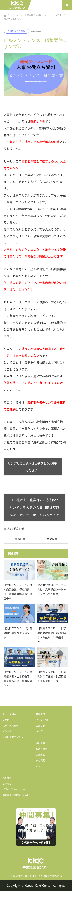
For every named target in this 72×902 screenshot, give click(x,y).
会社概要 (40, 760)
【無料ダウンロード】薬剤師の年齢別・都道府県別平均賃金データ (51, 676)
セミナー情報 (42, 720)
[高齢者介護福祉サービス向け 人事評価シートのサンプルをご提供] (52, 570)
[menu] (67, 5)
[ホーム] (5, 14)
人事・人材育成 (10, 725)
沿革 (38, 766)
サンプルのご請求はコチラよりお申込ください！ (33, 466)
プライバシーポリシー (14, 789)
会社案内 (40, 743)
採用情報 (7, 778)
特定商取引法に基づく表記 (16, 795)
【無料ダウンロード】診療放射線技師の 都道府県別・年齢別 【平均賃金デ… (51, 635)
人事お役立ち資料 (16, 31)
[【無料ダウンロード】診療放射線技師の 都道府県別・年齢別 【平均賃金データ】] (52, 613)
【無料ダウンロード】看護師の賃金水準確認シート (18, 632)
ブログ (39, 731)
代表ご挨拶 (41, 749)
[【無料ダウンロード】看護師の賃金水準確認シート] (19, 613)
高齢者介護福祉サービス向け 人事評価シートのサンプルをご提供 (51, 589)
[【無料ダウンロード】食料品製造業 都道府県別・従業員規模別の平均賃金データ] (19, 570)
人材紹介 (7, 720)
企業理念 (40, 754)
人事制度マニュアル (13, 737)
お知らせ (40, 725)
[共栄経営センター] (17, 5)
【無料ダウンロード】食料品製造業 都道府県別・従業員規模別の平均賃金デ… (18, 592)
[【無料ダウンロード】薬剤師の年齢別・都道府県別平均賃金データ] (52, 657)
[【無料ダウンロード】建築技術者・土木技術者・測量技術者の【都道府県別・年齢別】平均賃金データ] (19, 657)
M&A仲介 (7, 731)
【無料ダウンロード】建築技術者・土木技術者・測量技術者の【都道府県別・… (18, 678)
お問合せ (7, 783)
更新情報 (40, 714)
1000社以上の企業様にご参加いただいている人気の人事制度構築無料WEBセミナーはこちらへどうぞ (34, 507)
